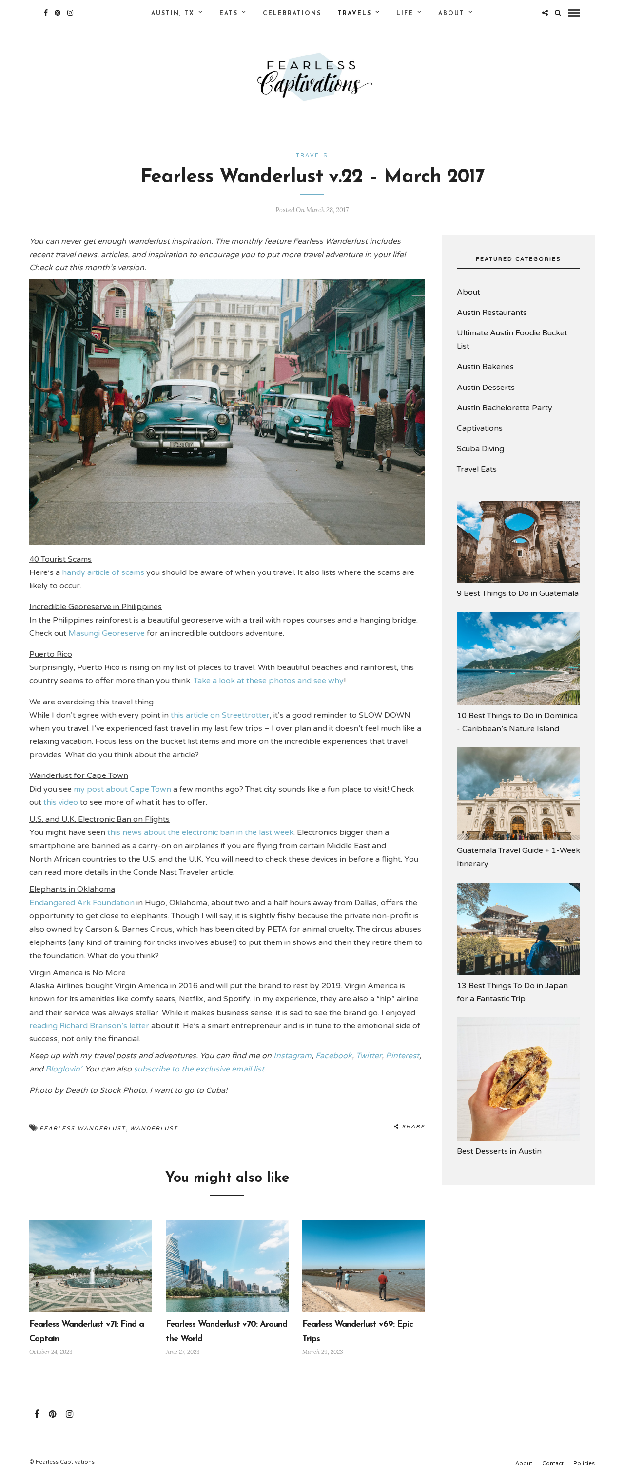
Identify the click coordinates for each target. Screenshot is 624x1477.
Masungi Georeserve (107, 633)
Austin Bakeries (485, 366)
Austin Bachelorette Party (504, 408)
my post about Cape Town (123, 789)
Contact (553, 1463)
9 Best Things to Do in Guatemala (518, 593)
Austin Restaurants (492, 312)
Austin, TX (173, 14)
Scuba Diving (480, 449)
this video (61, 802)
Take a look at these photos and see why (269, 680)
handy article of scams (104, 572)
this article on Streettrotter (220, 715)
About (451, 14)
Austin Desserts (486, 387)
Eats (228, 14)
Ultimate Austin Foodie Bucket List (512, 339)
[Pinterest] (57, 12)
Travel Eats (477, 469)
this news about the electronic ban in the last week (200, 832)
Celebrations (292, 14)
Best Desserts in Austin (499, 1151)
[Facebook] (36, 1414)
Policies (584, 1463)
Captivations (480, 428)
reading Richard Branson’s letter (90, 1026)
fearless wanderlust (82, 1129)
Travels (354, 14)
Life (404, 14)
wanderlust (154, 1129)
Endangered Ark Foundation (82, 902)
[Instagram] (70, 12)
